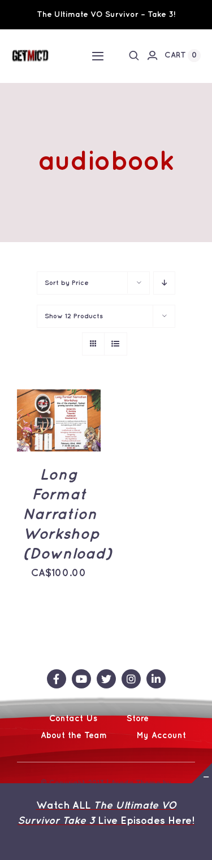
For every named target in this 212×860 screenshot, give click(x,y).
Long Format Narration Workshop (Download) (67, 514)
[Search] (134, 55)
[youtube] (81, 678)
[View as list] (116, 344)
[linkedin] (156, 678)
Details (42, 434)
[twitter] (106, 678)
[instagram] (131, 678)
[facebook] (56, 678)
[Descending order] (164, 283)
